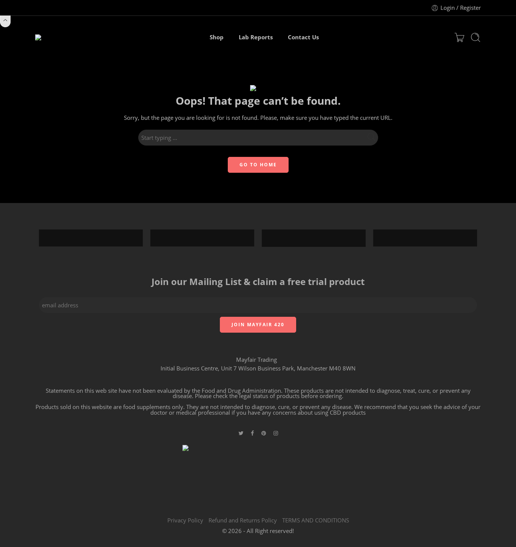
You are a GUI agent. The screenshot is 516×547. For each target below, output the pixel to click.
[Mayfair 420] (258, 473)
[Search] (475, 37)
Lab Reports (256, 37)
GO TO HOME (258, 164)
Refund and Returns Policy (243, 520)
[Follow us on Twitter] (240, 433)
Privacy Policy (185, 520)
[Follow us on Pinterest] (263, 433)
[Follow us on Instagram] (275, 433)
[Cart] (459, 37)
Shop (217, 37)
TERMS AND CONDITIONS (315, 520)
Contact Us (303, 37)
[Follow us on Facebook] (252, 433)
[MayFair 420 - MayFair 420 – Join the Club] (54, 37)
